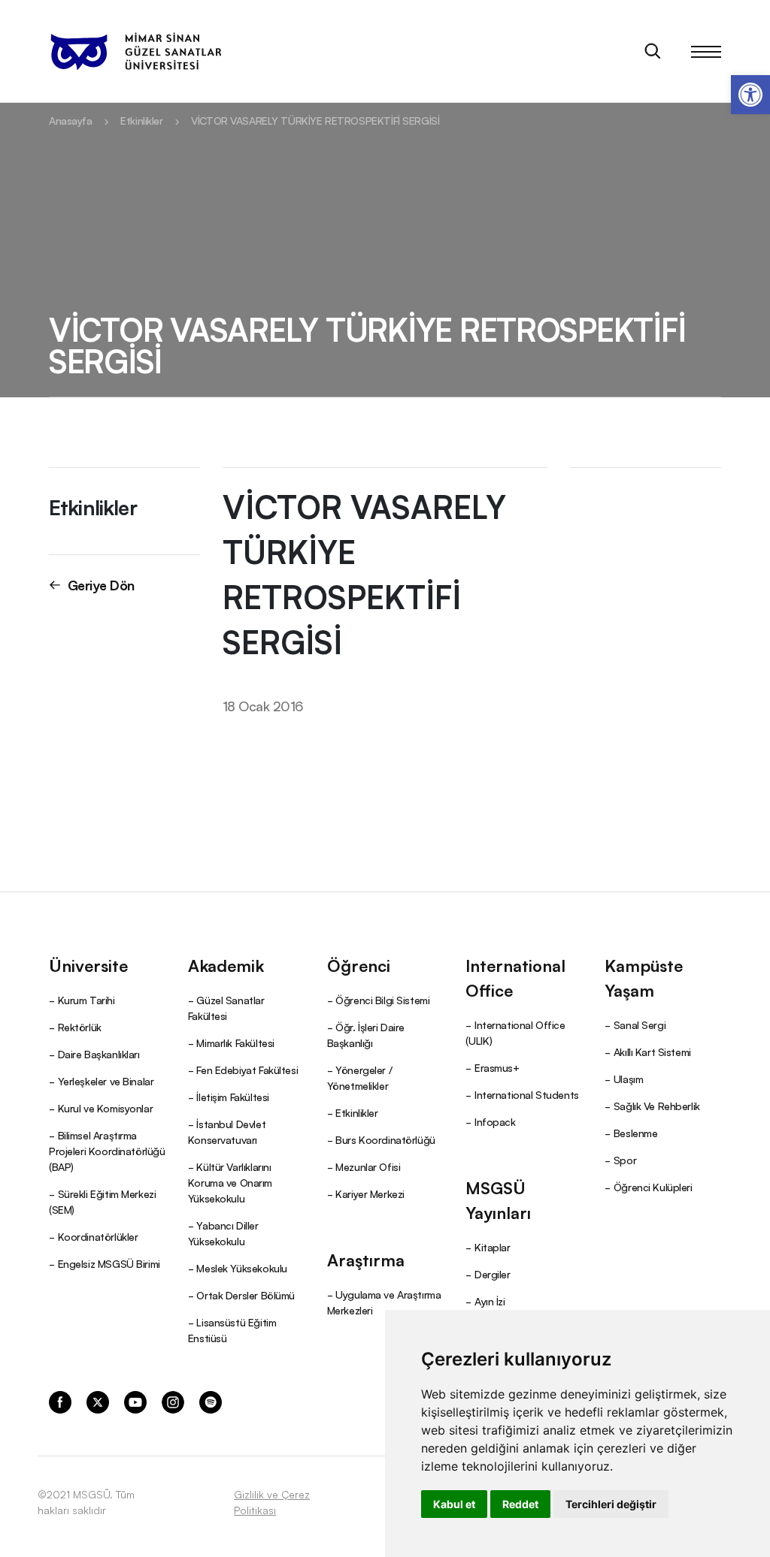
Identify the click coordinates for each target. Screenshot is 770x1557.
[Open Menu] (706, 51)
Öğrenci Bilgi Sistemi (382, 999)
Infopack (495, 1121)
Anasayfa (70, 120)
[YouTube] (135, 1400)
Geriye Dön (101, 584)
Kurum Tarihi (86, 999)
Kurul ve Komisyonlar (105, 1107)
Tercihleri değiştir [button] (610, 1504)
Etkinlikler (141, 120)
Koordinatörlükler (98, 1236)
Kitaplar (492, 1246)
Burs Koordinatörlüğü (385, 1139)
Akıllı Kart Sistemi (652, 1051)
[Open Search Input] (652, 51)
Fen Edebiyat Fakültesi (247, 1069)
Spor (625, 1159)
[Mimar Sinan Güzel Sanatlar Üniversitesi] (135, 51)
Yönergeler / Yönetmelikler (360, 1077)
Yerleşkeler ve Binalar (106, 1080)
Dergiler (492, 1273)
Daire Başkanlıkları (99, 1053)
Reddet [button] (520, 1504)
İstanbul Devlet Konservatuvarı (226, 1131)
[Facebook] (60, 1400)
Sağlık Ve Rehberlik (657, 1105)
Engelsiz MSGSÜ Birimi (109, 1263)
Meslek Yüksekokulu (241, 1267)
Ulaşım (628, 1078)
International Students (526, 1094)
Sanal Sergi (639, 1024)
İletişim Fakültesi (232, 1096)
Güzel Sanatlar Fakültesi (226, 1007)
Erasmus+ (497, 1067)
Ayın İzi (489, 1300)
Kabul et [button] (454, 1504)
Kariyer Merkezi (370, 1193)
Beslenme (636, 1132)
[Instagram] (173, 1400)
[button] (750, 94)
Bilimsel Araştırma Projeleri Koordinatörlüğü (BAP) (107, 1150)
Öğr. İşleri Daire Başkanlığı (366, 1034)
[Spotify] (210, 1400)
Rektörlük (80, 1026)
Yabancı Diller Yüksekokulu (223, 1233)
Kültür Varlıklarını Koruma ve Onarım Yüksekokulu (230, 1182)
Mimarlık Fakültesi (235, 1042)
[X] (97, 1400)
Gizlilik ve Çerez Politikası (272, 1501)
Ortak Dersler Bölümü (245, 1294)
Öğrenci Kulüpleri (653, 1186)
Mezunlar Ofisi (367, 1166)
